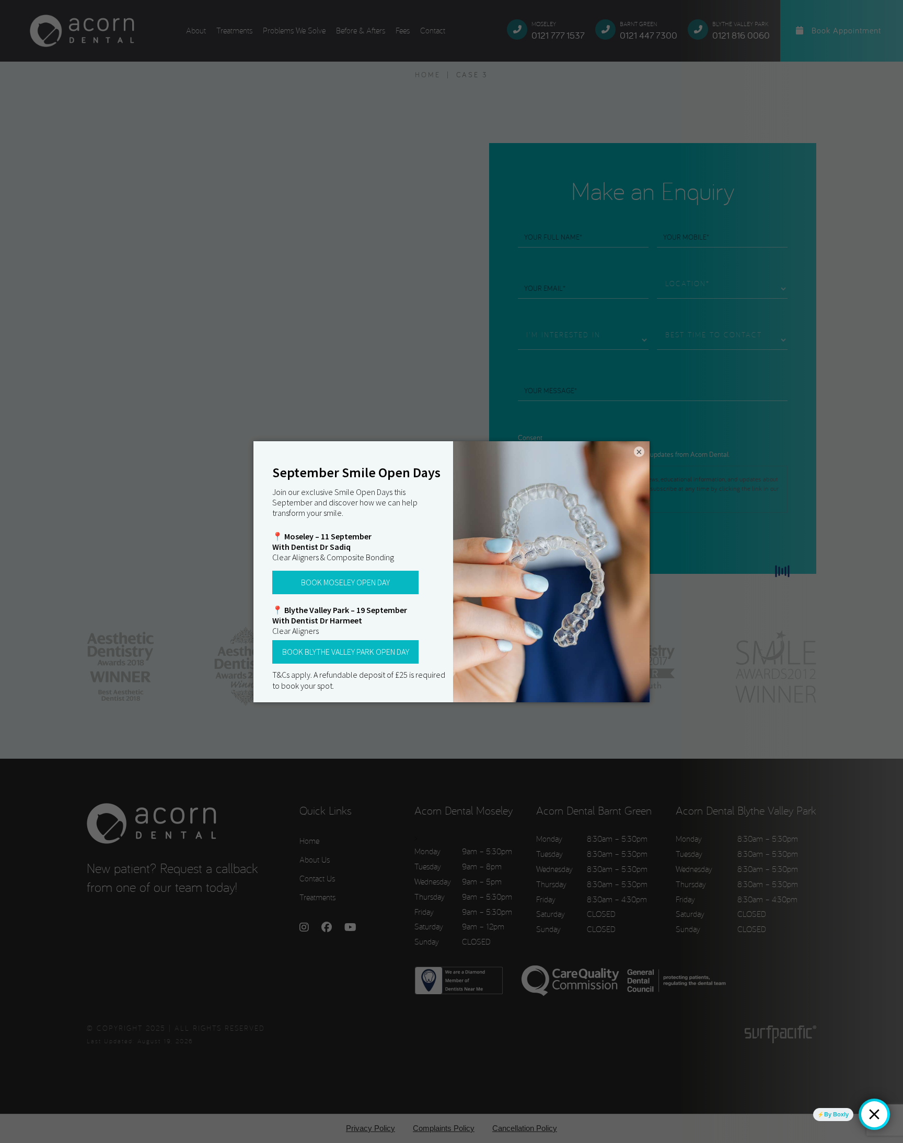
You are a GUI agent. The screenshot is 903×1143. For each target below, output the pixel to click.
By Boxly (836, 1114)
